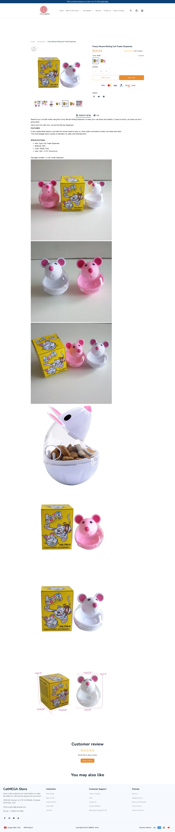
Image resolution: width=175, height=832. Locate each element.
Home (33, 41)
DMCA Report (28, 827)
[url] (104, 2)
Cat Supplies (41, 41)
